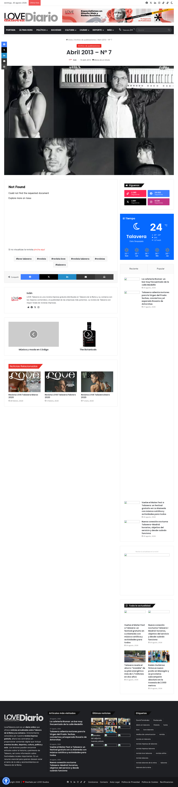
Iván (74, 60)
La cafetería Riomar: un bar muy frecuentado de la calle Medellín (155, 282)
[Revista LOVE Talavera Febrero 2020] (61, 381)
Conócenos (93, 782)
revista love (59, 258)
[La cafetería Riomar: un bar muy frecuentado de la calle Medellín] (132, 283)
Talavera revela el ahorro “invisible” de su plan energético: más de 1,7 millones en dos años (134, 671)
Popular (161, 268)
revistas (100, 258)
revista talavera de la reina (146, 763)
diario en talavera (143, 725)
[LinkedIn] (67, 277)
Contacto (104, 782)
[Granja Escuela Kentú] (124, 749)
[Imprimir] (104, 277)
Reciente (133, 268)
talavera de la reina (143, 767)
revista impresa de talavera (146, 744)
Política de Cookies (150, 782)
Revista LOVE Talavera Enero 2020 (95, 396)
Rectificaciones (166, 782)
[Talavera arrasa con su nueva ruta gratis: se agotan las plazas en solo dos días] (111, 747)
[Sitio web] (28, 307)
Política (41, 30)
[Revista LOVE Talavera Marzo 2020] (24, 381)
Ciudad (83, 30)
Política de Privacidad (131, 782)
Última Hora (26, 30)
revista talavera (80, 258)
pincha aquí (39, 249)
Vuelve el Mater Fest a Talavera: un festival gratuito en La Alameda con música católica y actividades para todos (154, 508)
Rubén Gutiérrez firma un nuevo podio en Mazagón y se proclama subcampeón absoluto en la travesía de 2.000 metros (158, 675)
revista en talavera (143, 739)
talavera (61, 264)
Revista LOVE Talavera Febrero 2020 (60, 396)
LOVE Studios (43, 782)
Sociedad (56, 30)
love (137, 730)
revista (42, 258)
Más (109, 30)
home (165, 725)
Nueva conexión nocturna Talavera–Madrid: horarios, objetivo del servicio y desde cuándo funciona (155, 527)
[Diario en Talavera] (31, 16)
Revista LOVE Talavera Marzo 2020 (23, 396)
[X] (48, 277)
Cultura (69, 30)
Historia (157, 725)
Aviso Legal (115, 782)
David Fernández (142, 720)
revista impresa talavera (145, 748)
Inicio (70, 40)
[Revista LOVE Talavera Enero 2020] (97, 381)
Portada (10, 30)
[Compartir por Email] (85, 277)
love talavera (24, 258)
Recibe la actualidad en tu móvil (147, 552)
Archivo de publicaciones (85, 40)
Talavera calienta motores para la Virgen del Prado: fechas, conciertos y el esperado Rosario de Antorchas (155, 298)
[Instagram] (38, 307)
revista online (161, 753)
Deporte (97, 30)
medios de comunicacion (145, 734)
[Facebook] (30, 277)
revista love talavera (144, 753)
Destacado (157, 720)
